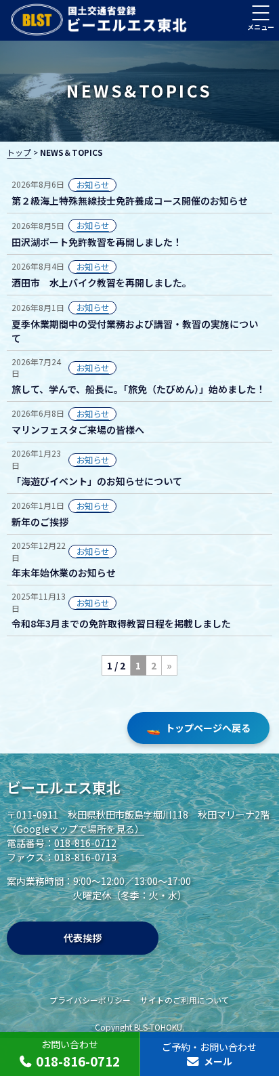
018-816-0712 (85, 843)
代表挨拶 (83, 938)
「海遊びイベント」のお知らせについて (97, 481)
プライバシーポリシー (90, 1000)
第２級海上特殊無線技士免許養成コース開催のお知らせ (130, 200)
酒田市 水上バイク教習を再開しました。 (102, 282)
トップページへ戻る (198, 728)
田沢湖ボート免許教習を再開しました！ (97, 242)
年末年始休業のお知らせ (64, 572)
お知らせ (93, 185)
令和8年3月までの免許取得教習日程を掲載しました (121, 623)
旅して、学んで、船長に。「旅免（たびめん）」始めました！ (138, 389)
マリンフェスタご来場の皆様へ (78, 429)
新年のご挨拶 (40, 522)
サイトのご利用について (185, 1000)
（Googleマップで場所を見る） (75, 828)
